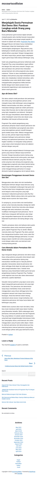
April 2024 (18, 451)
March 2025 (18, 431)
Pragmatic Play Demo (28, 42)
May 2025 (18, 427)
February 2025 (18, 433)
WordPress (32, 471)
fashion (18, 461)
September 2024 (18, 442)
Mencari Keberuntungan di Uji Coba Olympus (14, 394)
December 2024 (18, 436)
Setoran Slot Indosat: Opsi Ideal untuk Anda (14, 402)
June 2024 (18, 447)
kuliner (10, 334)
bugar (18, 460)
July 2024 (18, 446)
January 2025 (18, 434)
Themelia (19, 473)
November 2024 (18, 438)
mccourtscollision (17, 471)
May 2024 (18, 449)
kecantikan (18, 463)
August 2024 (18, 444)
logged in (13, 345)
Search (4, 371)
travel (18, 467)
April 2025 (18, 429)
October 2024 (18, 440)
